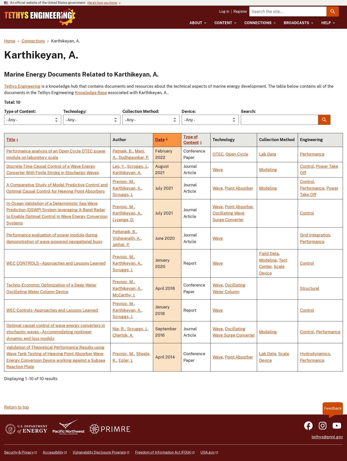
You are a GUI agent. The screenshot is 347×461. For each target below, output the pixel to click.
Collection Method (140, 111)
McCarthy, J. (124, 295)
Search (248, 111)
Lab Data (267, 154)
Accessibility (53, 452)
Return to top (16, 407)
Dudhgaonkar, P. (134, 157)
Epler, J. (126, 360)
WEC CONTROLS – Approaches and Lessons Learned (56, 263)
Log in (224, 11)
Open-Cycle (237, 154)
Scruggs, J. (137, 166)
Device (188, 111)
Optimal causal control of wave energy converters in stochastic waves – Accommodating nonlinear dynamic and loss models (55, 332)
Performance (312, 154)
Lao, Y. (119, 166)
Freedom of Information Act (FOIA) (163, 452)
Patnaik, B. (123, 151)
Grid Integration (315, 235)
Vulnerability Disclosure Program (99, 452)
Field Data (269, 253)
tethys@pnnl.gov (327, 437)
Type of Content (19, 111)
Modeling (268, 169)
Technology (74, 111)
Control (307, 166)
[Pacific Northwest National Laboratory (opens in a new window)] (67, 429)
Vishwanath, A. (127, 238)
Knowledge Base (91, 92)
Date (162, 139)
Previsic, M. (123, 181)
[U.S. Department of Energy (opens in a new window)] (26, 429)
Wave (218, 169)
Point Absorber (239, 188)
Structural (309, 288)
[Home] (40, 17)
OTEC (218, 154)
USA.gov (207, 452)
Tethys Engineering (22, 86)
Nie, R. (119, 328)
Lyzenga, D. (123, 219)
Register (240, 11)
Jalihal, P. (121, 244)
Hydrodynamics (315, 353)
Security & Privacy (19, 452)
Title (10, 139)
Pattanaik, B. (124, 231)
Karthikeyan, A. (127, 172)
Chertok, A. (123, 335)
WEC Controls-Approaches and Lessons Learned (52, 310)
